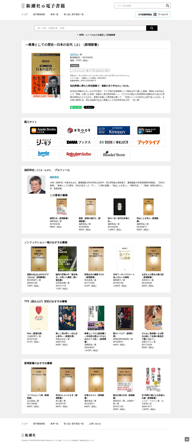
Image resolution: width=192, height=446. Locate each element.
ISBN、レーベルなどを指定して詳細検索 (97, 34)
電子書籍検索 (39, 14)
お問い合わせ (95, 423)
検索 (167, 5)
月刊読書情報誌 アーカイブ (153, 14)
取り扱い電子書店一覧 (74, 14)
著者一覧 (54, 14)
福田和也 (74, 54)
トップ (24, 14)
